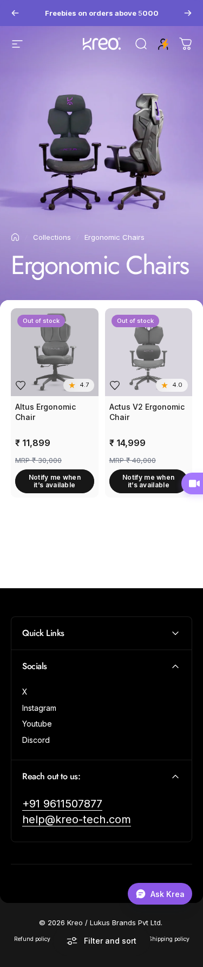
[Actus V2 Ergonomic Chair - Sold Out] (149, 352)
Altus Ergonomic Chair (45, 412)
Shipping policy (168, 939)
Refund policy (32, 939)
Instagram (39, 707)
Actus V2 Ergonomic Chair (147, 412)
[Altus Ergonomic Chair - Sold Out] (55, 352)
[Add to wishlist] (20, 385)
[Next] (188, 13)
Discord (36, 740)
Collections (52, 237)
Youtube (37, 723)
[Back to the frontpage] (15, 237)
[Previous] (15, 13)
